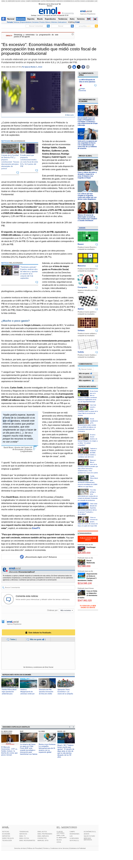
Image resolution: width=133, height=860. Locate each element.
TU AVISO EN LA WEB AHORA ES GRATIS (88, 606)
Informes (54, 22)
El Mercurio (10, 1)
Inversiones (35, 1)
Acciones (35, 22)
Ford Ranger (91, 547)
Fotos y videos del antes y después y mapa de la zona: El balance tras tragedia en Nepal (87, 175)
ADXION (86, 834)
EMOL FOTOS (24, 838)
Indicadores (62, 22)
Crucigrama (82, 287)
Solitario (81, 330)
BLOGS (59, 840)
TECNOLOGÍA (7, 840)
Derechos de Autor (20, 848)
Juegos (82, 228)
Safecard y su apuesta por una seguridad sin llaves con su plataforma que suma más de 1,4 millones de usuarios (87, 144)
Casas (82, 1)
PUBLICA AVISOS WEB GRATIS (88, 539)
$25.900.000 (84, 552)
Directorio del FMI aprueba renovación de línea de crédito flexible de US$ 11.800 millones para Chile (47, 694)
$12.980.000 (84, 566)
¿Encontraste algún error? (41, 557)
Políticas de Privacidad (34, 848)
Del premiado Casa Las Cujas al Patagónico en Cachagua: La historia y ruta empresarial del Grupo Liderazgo (88, 121)
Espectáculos (50, 19)
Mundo (40, 19)
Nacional (10, 19)
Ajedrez (81, 309)
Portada (10, 22)
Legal (23, 1)
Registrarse (91, 14)
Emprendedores (26, 22)
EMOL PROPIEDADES (45, 834)
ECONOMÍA (6, 834)
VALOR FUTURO (89, 836)
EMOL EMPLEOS (43, 836)
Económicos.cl (69, 1)
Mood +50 (61, 731)
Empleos (59, 1)
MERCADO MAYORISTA (88, 839)
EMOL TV (22, 836)
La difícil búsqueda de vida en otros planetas (87, 81)
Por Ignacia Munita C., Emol (32, 67)
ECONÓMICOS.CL (90, 831)
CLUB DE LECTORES (60, 832)
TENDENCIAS (23, 831)
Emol (3, 1)
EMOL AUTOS (42, 831)
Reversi (81, 244)
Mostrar (49, 6)
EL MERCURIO (61, 837)
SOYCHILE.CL (74, 840)
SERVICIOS (23, 834)
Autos (43, 1)
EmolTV (36, 528)
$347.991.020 (85, 600)
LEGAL (59, 842)
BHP (21, 731)
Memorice (82, 266)
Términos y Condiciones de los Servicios (55, 848)
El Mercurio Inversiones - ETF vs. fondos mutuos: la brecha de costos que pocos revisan (9, 751)
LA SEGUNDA (74, 838)
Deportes (30, 19)
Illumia (42, 731)
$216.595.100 (85, 583)
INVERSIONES (74, 834)
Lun (95, 1)
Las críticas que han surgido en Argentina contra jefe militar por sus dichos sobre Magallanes (87, 196)
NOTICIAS (5, 831)
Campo (28, 1)
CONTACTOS (42, 838)
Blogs (18, 1)
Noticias (16, 22)
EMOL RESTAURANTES (27, 840)
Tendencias (62, 19)
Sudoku (81, 352)
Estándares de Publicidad (78, 848)
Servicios (81, 19)
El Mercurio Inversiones (6, 732)
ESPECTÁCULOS (8, 838)
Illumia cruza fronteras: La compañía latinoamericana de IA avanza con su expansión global (47, 748)
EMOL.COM (60, 835)
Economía (21, 19)
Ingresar (83, 14)
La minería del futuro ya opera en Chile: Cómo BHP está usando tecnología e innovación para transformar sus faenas (28, 749)
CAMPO (72, 831)
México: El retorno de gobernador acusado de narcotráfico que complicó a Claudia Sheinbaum (87, 217)
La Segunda (89, 1)
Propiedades (51, 1)
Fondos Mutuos (45, 22)
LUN (71, 836)
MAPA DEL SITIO (43, 840)
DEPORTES (6, 836)
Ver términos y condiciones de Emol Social (38, 667)
